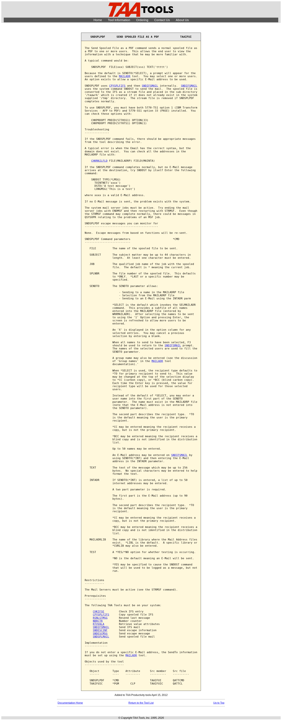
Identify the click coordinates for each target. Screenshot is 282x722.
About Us (182, 20)
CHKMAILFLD (99, 160)
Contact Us (162, 20)
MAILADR (124, 76)
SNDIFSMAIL (150, 85)
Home (98, 20)
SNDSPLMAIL (101, 636)
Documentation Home (70, 702)
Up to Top (218, 702)
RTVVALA (98, 624)
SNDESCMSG (100, 633)
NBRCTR (98, 620)
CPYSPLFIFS (117, 85)
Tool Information (119, 20)
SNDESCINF (100, 630)
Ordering (142, 20)
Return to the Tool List (141, 702)
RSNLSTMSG (100, 617)
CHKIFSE (98, 611)
